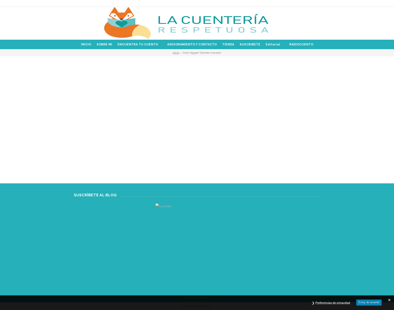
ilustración (80, 150)
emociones (111, 146)
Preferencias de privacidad (332, 302)
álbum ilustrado (94, 146)
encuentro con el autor (132, 146)
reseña (91, 150)
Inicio (176, 52)
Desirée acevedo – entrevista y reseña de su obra (113, 158)
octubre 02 (85, 168)
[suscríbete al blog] (197, 233)
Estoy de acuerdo (368, 302)
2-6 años (79, 146)
